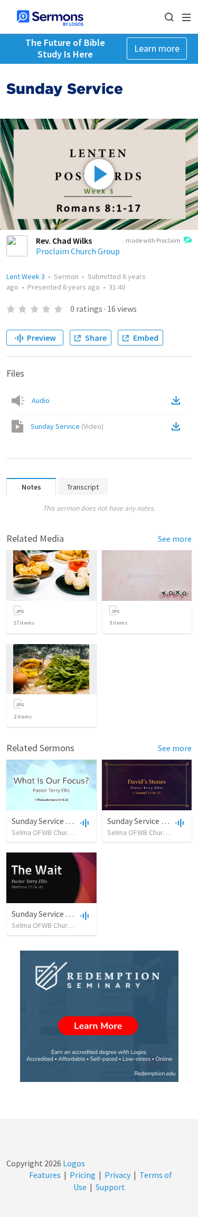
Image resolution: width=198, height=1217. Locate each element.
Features (45, 1175)
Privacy (117, 1175)
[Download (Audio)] (177, 400)
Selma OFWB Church (43, 832)
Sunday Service (67, 426)
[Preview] (83, 822)
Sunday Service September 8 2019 (71, 913)
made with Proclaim (153, 240)
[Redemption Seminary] (99, 1016)
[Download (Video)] (177, 426)
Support (110, 1187)
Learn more (157, 48)
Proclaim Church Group (78, 251)
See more (175, 538)
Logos (73, 1163)
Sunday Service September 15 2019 (73, 821)
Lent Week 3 (25, 276)
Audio (41, 400)
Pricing (83, 1175)
